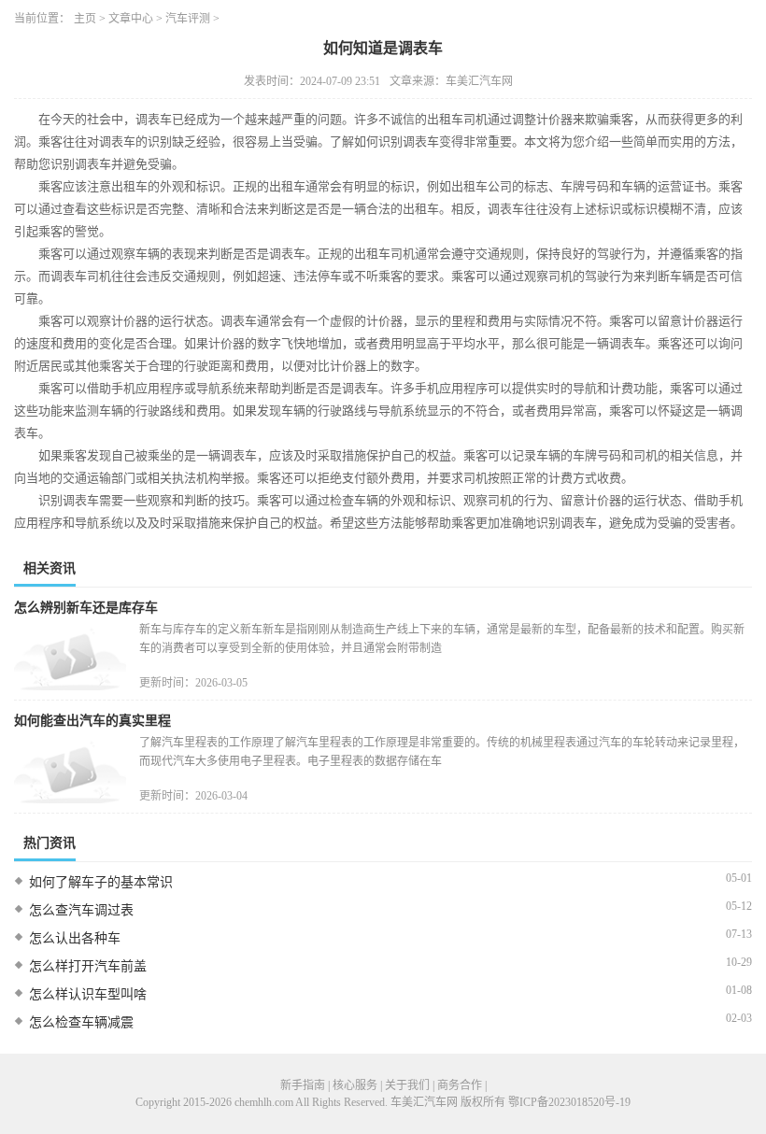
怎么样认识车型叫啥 (88, 994)
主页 (85, 18)
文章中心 (130, 18)
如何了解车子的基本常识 (101, 882)
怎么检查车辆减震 (81, 1022)
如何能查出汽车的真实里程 (92, 721)
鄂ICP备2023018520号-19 (569, 1102)
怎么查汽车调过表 (81, 910)
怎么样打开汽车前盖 (88, 966)
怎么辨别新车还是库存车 (86, 608)
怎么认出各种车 (75, 938)
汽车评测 (187, 18)
